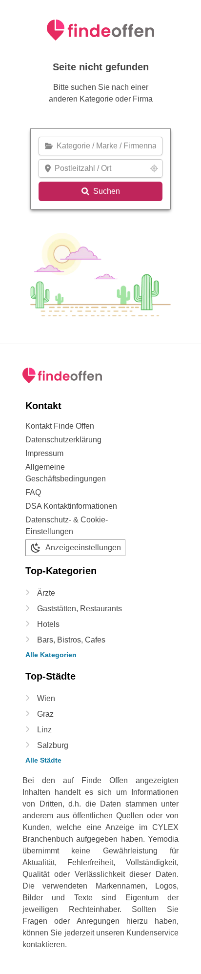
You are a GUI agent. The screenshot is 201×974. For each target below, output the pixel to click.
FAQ (33, 492)
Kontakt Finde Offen (59, 426)
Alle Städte (43, 760)
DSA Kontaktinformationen (71, 506)
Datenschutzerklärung (63, 439)
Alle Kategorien (51, 655)
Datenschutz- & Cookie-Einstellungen (66, 526)
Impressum (44, 453)
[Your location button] (154, 168)
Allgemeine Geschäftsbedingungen (65, 473)
